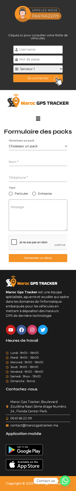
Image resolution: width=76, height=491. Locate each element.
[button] (38, 118)
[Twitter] (43, 330)
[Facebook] (21, 330)
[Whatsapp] (65, 481)
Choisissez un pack (21, 140)
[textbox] (37, 146)
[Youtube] (11, 330)
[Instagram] (32, 330)
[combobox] (38, 146)
